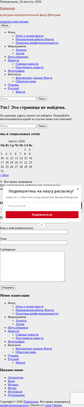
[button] (41, 191)
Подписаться (42, 214)
